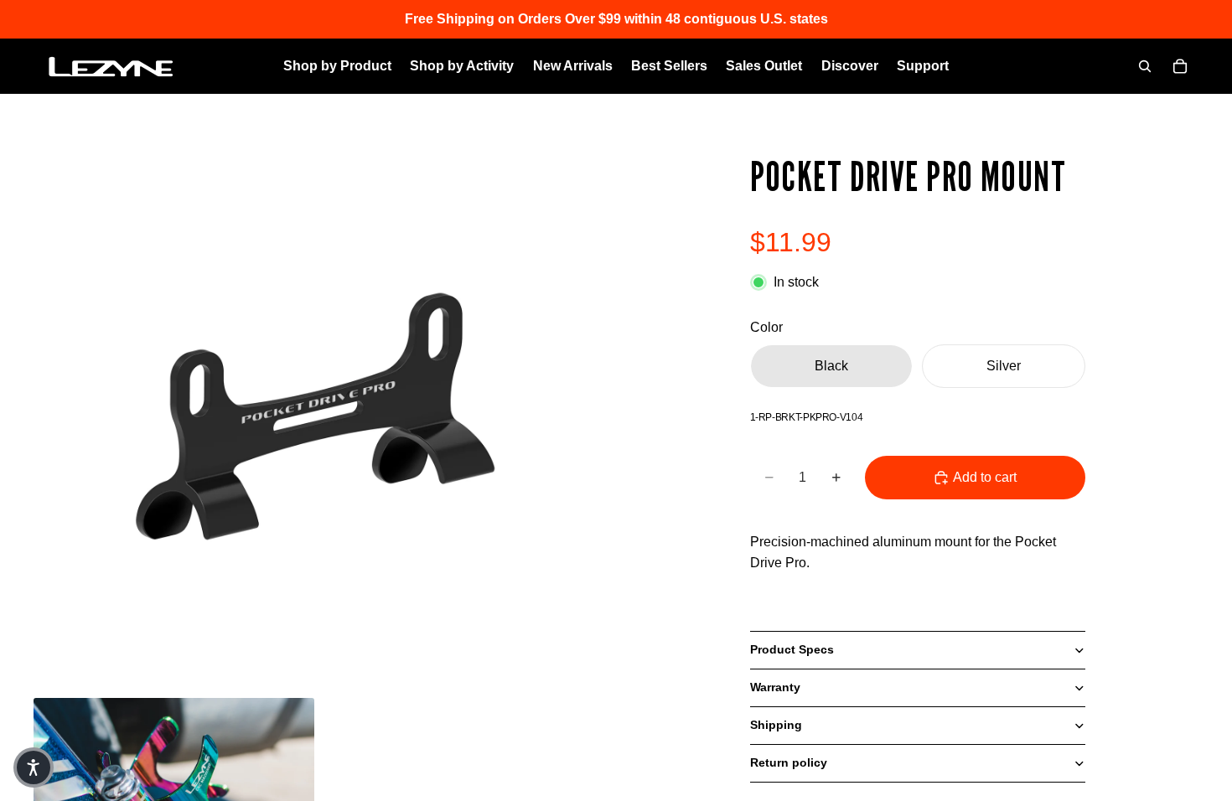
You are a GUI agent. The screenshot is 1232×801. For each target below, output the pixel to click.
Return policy (788, 762)
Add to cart (985, 477)
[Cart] (1180, 66)
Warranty (775, 687)
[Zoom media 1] (314, 416)
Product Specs (792, 649)
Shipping (776, 724)
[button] (33, 767)
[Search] (1144, 66)
